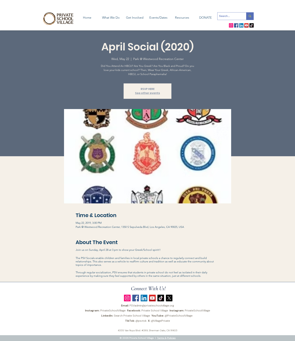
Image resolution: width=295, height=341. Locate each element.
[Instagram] (231, 25)
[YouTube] (246, 25)
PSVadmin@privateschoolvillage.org (152, 305)
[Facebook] (236, 25)
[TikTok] (251, 25)
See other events (147, 93)
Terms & (162, 337)
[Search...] (250, 16)
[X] (169, 298)
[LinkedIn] (241, 25)
